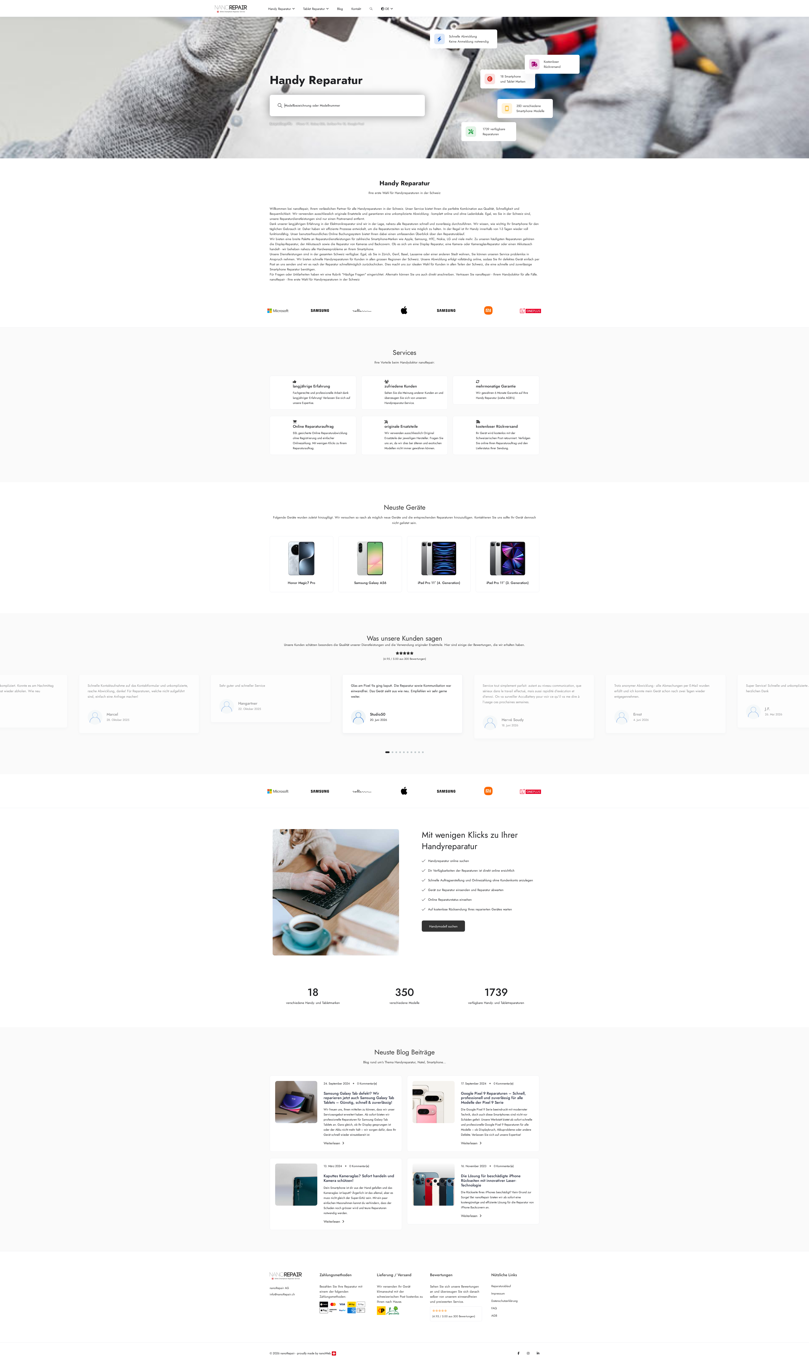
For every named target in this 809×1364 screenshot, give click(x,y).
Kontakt (356, 9)
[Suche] (371, 9)
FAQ (494, 1308)
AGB (494, 1315)
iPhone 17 (302, 124)
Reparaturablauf (501, 1286)
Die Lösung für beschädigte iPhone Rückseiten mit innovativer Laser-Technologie (491, 1180)
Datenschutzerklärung (504, 1301)
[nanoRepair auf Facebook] (519, 1353)
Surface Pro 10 (336, 124)
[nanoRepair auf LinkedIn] (538, 1353)
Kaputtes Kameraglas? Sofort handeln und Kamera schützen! (359, 1178)
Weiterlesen (332, 1143)
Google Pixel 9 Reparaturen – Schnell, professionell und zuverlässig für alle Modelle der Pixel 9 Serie (493, 1098)
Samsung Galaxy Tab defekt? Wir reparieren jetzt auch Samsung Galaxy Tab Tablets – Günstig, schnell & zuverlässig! (359, 1098)
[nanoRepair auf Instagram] (528, 1353)
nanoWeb (325, 1353)
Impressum (498, 1293)
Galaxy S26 (318, 124)
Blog (340, 9)
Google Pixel (356, 124)
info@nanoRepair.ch (282, 1294)
